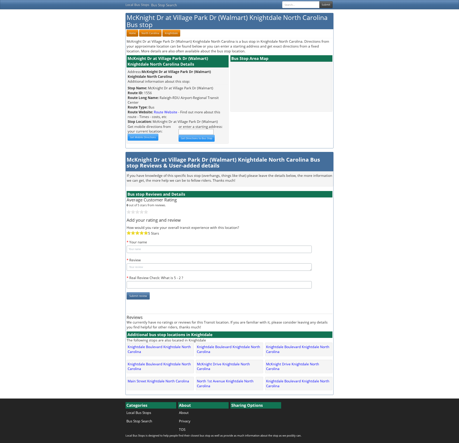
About (184, 412)
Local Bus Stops (137, 5)
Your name (137, 242)
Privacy (184, 421)
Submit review (138, 296)
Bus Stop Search (164, 5)
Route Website (165, 112)
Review (134, 260)
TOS (182, 429)
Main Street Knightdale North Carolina (158, 381)
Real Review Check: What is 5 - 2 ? (155, 277)
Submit (326, 4)
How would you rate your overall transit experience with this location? (183, 227)
